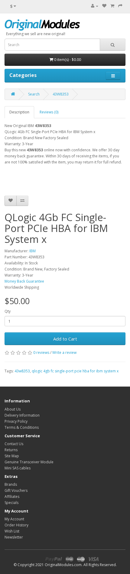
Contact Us (14, 443)
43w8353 (22, 371)
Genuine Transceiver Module (29, 462)
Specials (11, 502)
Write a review (64, 352)
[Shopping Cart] (112, 5)
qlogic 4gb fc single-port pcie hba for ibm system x (75, 371)
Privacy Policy (16, 421)
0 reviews (41, 352)
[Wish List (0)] (104, 5)
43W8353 (61, 94)
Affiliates (12, 496)
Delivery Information (22, 415)
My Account (14, 519)
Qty (8, 311)
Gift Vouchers (16, 490)
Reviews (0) (49, 112)
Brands (11, 484)
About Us (13, 409)
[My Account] (94, 5)
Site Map (12, 455)
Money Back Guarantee (24, 281)
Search (34, 94)
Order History (16, 525)
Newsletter (14, 537)
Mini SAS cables (18, 468)
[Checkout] (120, 5)
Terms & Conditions (22, 427)
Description (19, 112)
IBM (32, 250)
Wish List (12, 531)
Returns (11, 449)
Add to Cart (65, 339)
